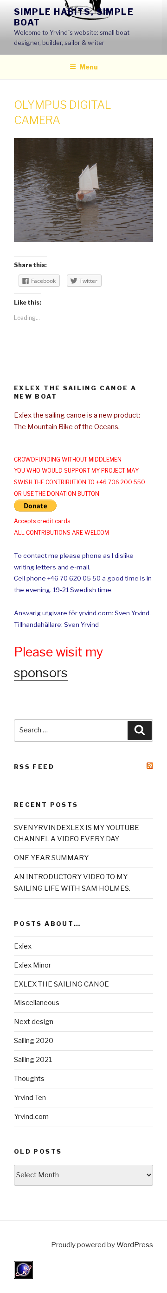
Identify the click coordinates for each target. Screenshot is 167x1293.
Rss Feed (34, 766)
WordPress (134, 1245)
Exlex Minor (32, 965)
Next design (33, 1022)
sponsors (41, 673)
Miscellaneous (36, 1003)
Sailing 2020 (33, 1041)
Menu (88, 67)
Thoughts (29, 1078)
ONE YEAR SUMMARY (51, 858)
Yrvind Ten (30, 1097)
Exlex (23, 946)
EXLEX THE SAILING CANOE (61, 984)
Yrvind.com (31, 1116)
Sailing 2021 (33, 1060)
